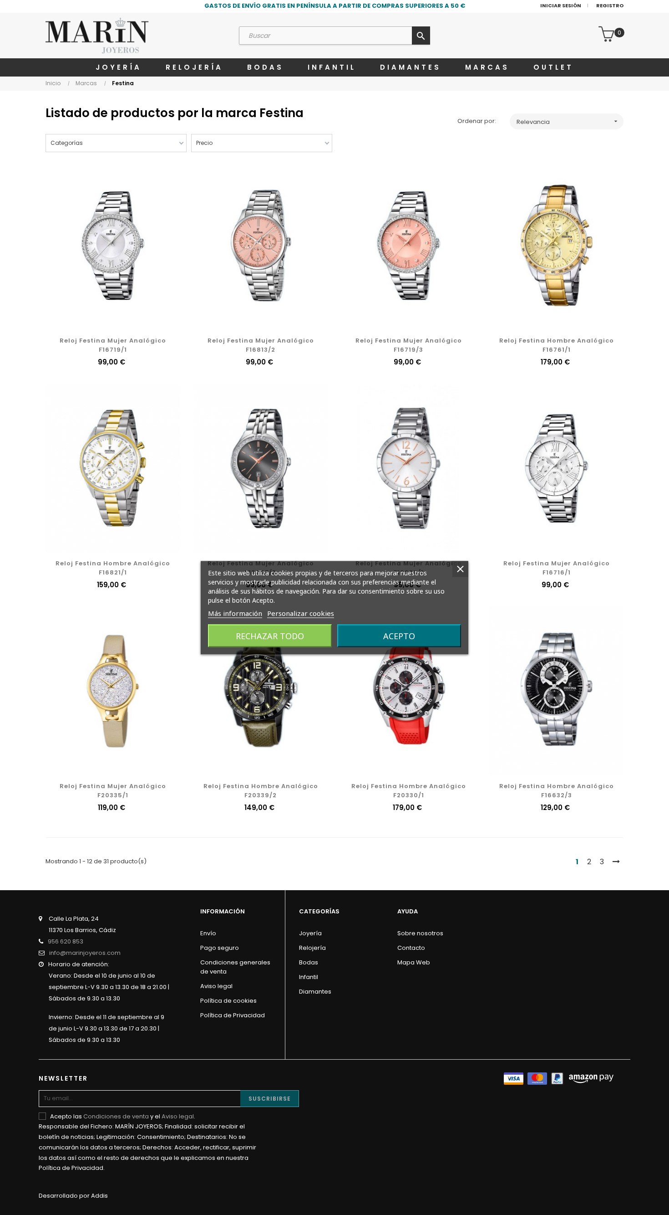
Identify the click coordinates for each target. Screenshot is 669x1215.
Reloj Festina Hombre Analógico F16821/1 (113, 568)
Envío (208, 933)
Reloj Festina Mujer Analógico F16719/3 (408, 345)
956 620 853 (65, 941)
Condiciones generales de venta (235, 967)
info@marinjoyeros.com (85, 952)
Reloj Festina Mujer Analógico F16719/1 (113, 345)
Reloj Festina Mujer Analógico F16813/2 (261, 345)
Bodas (308, 962)
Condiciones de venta (116, 1116)
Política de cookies (228, 1000)
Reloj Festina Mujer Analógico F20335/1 (113, 791)
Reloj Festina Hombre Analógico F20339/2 (260, 791)
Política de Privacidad (232, 1015)
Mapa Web (413, 962)
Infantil (308, 977)
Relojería (312, 947)
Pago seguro (219, 947)
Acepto (399, 635)
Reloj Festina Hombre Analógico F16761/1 (556, 345)
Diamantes (315, 991)
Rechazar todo (270, 635)
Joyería (310, 933)
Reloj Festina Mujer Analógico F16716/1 (556, 568)
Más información (235, 612)
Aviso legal (216, 986)
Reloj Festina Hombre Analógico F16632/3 (556, 791)
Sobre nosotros (420, 933)
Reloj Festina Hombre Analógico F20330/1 (408, 791)
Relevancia (568, 122)
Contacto (411, 947)
